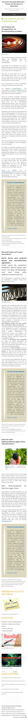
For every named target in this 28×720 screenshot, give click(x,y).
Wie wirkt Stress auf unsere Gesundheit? (10, 689)
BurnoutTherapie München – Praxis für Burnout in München (14, 4)
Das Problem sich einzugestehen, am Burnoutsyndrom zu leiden (12, 29)
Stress (20, 426)
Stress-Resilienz (5, 240)
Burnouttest (8, 238)
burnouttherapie (14, 238)
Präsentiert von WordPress (19, 717)
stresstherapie (8, 243)
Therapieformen (9, 235)
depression (20, 238)
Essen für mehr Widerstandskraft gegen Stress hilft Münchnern (13, 441)
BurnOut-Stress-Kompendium (11, 622)
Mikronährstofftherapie (17, 581)
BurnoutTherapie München (11, 624)
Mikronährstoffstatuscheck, (8, 171)
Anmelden (24, 715)
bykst (3, 54)
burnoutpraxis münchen (9, 426)
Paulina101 (4, 302)
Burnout (17, 235)
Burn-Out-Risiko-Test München (8, 648)
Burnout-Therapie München (7, 668)
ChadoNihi (7, 466)
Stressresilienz (12, 583)
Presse (4, 626)
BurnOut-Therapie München (15, 182)
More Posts (9, 228)
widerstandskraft (15, 430)
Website (15, 228)
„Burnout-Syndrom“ (16, 88)
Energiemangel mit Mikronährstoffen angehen (11, 677)
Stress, (18, 305)
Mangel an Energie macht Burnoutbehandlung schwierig (13, 681)
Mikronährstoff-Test (6, 521)
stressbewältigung (10, 241)
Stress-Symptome (9, 424)
